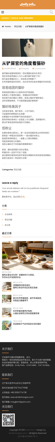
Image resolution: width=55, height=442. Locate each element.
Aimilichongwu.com (18, 433)
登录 (22, 196)
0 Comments (40, 68)
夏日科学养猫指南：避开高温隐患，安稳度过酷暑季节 (28, 299)
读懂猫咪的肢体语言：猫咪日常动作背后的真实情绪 (25, 286)
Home (8, 26)
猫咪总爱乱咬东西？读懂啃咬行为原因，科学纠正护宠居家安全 (19, 276)
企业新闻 (8, 214)
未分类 (7, 225)
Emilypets (25, 68)
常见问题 (18, 26)
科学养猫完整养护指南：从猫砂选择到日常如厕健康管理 (26, 312)
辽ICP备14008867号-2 (27, 436)
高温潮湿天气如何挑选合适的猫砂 (27, 324)
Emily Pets (29, 430)
